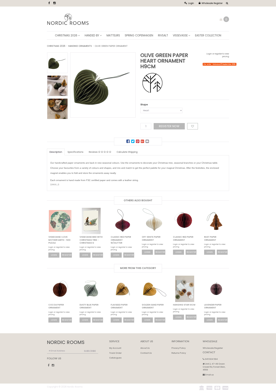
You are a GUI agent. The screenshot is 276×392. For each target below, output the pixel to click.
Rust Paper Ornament (210, 238)
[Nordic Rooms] (68, 19)
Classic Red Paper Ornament (183, 238)
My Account (115, 348)
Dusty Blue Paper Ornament (89, 306)
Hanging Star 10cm (184, 304)
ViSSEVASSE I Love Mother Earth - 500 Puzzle (59, 239)
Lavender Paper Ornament (212, 306)
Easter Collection (208, 35)
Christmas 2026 (66, 35)
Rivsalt (163, 35)
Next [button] (126, 79)
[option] (103, 85)
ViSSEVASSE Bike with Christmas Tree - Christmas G (91, 239)
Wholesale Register (212, 3)
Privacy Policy (179, 348)
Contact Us (146, 352)
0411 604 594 (211, 359)
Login (191, 3)
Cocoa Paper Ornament (56, 306)
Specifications (75, 152)
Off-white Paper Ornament (151, 238)
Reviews (93, 152)
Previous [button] (88, 79)
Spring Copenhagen (139, 35)
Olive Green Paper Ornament (111, 46)
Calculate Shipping (127, 152)
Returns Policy (179, 352)
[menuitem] (128, 142)
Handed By (92, 35)
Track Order (115, 352)
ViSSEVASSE (180, 35)
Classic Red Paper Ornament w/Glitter (121, 239)
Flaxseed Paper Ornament (119, 306)
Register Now (169, 126)
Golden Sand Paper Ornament (153, 306)
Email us (209, 374)
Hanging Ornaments (80, 46)
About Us (145, 348)
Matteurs (113, 35)
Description (56, 152)
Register (67, 255)
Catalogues (115, 357)
